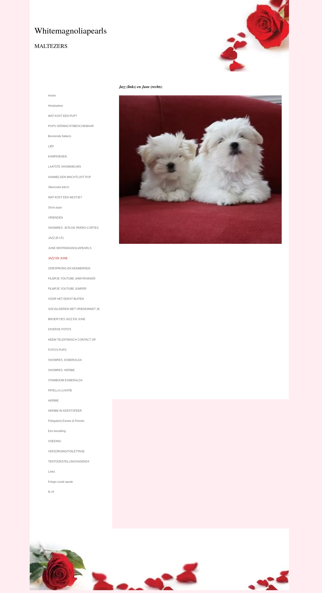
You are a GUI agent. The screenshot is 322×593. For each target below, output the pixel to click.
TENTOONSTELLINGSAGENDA (68, 461)
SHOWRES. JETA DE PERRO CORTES (73, 227)
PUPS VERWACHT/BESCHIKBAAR (71, 126)
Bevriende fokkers (59, 136)
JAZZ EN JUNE (58, 258)
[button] (200, 169)
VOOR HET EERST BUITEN (66, 299)
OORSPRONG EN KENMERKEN (69, 268)
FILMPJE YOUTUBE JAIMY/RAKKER (71, 278)
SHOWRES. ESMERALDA (65, 360)
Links (51, 471)
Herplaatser (55, 105)
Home (52, 95)
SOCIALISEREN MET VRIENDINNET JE (74, 309)
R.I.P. (51, 492)
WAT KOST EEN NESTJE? (65, 197)
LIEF (51, 146)
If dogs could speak (60, 481)
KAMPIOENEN (57, 156)
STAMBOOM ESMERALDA (65, 380)
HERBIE (53, 400)
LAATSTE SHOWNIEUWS (64, 166)
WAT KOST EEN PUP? (62, 116)
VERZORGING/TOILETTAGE (66, 451)
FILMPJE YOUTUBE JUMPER (67, 288)
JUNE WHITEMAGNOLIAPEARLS (69, 248)
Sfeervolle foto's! (58, 187)
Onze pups (55, 207)
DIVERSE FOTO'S (59, 329)
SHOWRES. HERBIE (61, 370)
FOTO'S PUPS (57, 350)
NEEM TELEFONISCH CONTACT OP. (72, 339)
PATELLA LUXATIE (60, 390)
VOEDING (54, 441)
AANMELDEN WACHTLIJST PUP (69, 177)
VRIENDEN (55, 217)
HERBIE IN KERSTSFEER (65, 410)
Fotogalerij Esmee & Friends (66, 421)
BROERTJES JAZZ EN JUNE (66, 319)
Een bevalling (57, 431)
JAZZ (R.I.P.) (56, 238)
